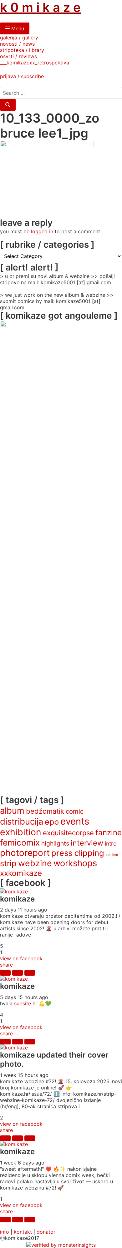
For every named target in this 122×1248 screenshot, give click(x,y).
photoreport (25, 852)
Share (6, 965)
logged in (42, 231)
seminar (112, 855)
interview (87, 842)
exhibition (20, 832)
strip (8, 863)
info (4, 1232)
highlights (55, 843)
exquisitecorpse (68, 833)
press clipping (77, 853)
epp (52, 821)
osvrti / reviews (18, 56)
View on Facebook (21, 958)
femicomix (20, 842)
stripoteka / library (22, 50)
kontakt (23, 1232)
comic (75, 811)
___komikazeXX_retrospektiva (34, 62)
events (74, 821)
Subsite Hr (25, 1003)
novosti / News (17, 44)
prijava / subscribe (22, 76)
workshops (75, 863)
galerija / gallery (19, 37)
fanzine (108, 832)
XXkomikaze (21, 873)
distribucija (21, 821)
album (12, 811)
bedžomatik (45, 811)
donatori (47, 1232)
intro (111, 843)
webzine (35, 863)
